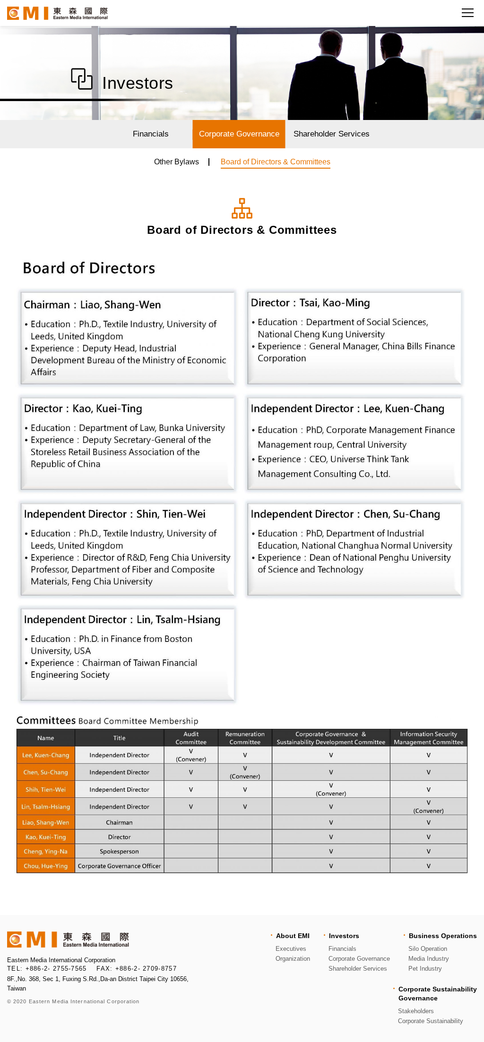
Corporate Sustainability (430, 1021)
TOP (459, 895)
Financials (151, 133)
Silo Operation (427, 949)
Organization (293, 959)
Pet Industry (425, 968)
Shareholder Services (332, 133)
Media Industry (428, 959)
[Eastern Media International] (57, 13)
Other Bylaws (176, 162)
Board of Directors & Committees (275, 162)
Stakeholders (416, 1011)
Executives (291, 949)
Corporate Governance (239, 133)
